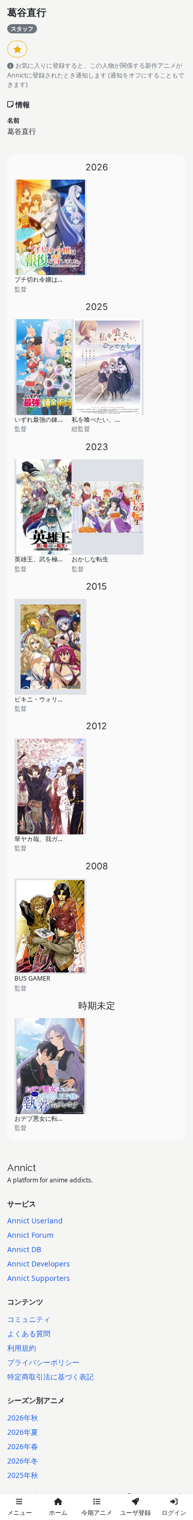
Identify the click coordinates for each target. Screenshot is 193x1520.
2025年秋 (22, 1475)
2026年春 (22, 1446)
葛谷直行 (26, 12)
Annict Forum (30, 1235)
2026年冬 (22, 1461)
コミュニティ (28, 1319)
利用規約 (21, 1348)
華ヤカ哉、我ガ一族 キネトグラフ (61, 838)
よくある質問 (28, 1333)
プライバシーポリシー (43, 1362)
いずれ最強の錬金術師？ (48, 419)
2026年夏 (22, 1432)
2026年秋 (22, 1417)
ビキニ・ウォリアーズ (45, 699)
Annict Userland (35, 1220)
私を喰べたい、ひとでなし (109, 419)
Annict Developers (38, 1264)
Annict (21, 1167)
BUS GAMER (32, 978)
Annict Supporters (38, 1278)
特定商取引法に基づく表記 (50, 1376)
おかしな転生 (90, 559)
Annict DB (24, 1249)
